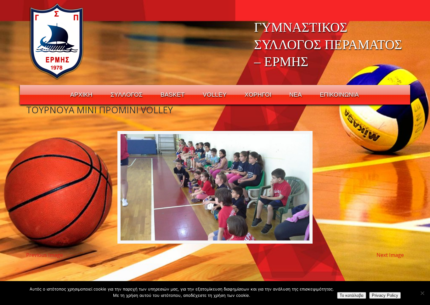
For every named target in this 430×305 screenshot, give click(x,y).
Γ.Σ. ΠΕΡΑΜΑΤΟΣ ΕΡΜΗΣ (57, 41)
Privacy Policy (385, 295)
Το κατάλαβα (352, 295)
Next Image (390, 254)
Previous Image (44, 254)
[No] (422, 293)
